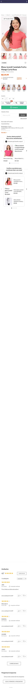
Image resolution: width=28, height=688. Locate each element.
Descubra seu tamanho (8, 103)
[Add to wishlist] (25, 62)
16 (13, 98)
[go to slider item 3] (20, 56)
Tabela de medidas (22, 103)
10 (2, 98)
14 (9, 98)
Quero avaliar (22, 573)
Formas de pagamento (19, 78)
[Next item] (26, 1)
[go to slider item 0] (4, 56)
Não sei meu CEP (23, 118)
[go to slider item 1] (9, 56)
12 (6, 98)
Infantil (8, 15)
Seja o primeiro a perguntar (14, 681)
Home (2, 15)
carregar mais (14, 663)
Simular (23, 115)
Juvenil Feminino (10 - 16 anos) (19, 15)
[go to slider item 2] (15, 56)
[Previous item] (1, 1)
